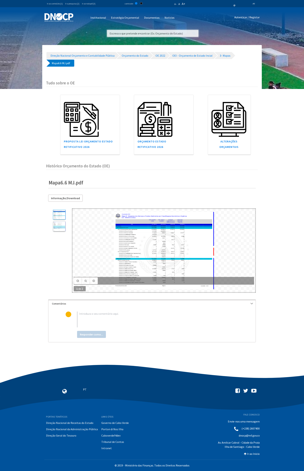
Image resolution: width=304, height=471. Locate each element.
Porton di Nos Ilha (112, 429)
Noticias (169, 17)
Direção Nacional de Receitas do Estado (69, 423)
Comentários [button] (59, 303)
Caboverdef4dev (111, 435)
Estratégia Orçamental (125, 17)
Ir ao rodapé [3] (88, 3)
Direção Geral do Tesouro (61, 435)
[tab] (152, 303)
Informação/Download (65, 198)
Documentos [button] (152, 17)
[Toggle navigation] (78, 18)
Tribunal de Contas (112, 442)
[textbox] (157, 319)
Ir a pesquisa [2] (72, 3)
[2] (59, 226)
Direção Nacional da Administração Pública (72, 429)
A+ (183, 4)
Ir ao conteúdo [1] (55, 3)
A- (175, 4)
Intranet (106, 448)
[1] (59, 214)
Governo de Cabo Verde (115, 423)
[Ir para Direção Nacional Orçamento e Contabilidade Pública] (58, 17)
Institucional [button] (98, 17)
